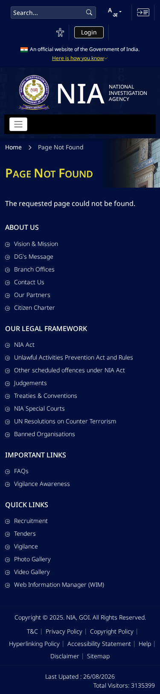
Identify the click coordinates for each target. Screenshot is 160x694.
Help (145, 644)
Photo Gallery (32, 559)
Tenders (25, 533)
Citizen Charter (34, 307)
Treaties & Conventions (45, 395)
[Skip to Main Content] (143, 12)
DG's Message (33, 256)
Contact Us (29, 282)
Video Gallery (32, 572)
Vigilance (26, 546)
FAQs (21, 471)
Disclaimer (64, 656)
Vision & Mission (36, 244)
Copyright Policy (112, 631)
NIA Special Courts (39, 408)
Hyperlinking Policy (34, 644)
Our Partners (32, 295)
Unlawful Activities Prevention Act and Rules (73, 357)
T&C (32, 631)
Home (13, 147)
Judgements (30, 383)
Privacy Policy (64, 631)
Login (89, 32)
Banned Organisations (44, 434)
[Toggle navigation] (18, 124)
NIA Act (24, 344)
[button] (115, 12)
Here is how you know (78, 58)
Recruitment (31, 521)
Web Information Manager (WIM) (59, 584)
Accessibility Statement (99, 644)
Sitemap (98, 656)
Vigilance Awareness (42, 484)
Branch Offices (34, 269)
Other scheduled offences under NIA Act (69, 370)
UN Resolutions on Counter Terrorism (65, 421)
